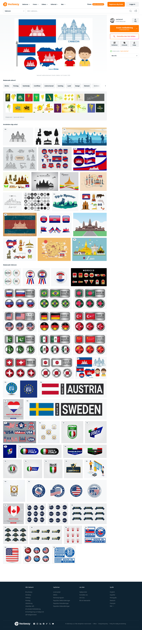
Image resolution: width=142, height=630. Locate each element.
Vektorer (25, 4)
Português (113, 598)
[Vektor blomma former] (37, 201)
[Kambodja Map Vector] (54, 249)
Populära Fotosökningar (61, 603)
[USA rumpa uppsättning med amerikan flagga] (36, 555)
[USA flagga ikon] (12, 555)
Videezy (27, 598)
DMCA (55, 595)
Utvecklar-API (29, 606)
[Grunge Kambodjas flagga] (20, 224)
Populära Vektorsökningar (61, 600)
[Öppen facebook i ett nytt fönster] (34, 624)
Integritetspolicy (103, 624)
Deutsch (112, 600)
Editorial (53, 4)
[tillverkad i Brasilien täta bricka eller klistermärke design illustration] (55, 298)
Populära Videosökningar (61, 606)
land (69, 86)
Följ (135, 21)
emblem (96, 86)
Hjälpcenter (83, 592)
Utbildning (28, 603)
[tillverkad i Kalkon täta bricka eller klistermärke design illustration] (90, 321)
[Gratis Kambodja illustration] (44, 181)
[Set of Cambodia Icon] (16, 181)
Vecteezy (28, 595)
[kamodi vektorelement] (91, 368)
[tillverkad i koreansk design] (49, 432)
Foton (35, 4)
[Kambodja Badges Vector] (55, 159)
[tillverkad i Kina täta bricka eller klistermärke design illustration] (90, 344)
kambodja (26, 86)
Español (112, 595)
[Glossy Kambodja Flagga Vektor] (55, 224)
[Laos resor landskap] (89, 249)
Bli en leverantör (84, 600)
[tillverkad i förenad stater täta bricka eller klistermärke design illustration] (20, 321)
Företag (27, 600)
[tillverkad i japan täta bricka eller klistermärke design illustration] (56, 368)
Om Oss (82, 598)
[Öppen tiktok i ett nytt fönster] (47, 624)
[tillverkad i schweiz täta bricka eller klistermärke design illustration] (20, 368)
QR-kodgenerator (31, 615)
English (112, 592)
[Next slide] (104, 86)
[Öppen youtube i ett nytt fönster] (53, 624)
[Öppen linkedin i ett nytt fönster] (40, 624)
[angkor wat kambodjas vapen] (18, 137)
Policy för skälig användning (118, 624)
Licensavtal (56, 592)
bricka (7, 86)
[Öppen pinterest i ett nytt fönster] (43, 624)
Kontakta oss (83, 595)
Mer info (114, 56)
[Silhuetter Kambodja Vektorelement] (48, 137)
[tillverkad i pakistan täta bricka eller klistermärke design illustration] (20, 344)
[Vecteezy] (11, 4)
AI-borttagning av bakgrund (34, 612)
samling (60, 86)
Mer (62, 4)
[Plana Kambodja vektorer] (93, 201)
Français (112, 603)
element (87, 86)
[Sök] (130, 11)
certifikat (37, 86)
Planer (89, 4)
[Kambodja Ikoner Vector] (20, 159)
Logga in (132, 4)
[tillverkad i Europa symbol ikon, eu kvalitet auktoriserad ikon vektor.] (20, 389)
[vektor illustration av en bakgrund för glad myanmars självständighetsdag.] (69, 181)
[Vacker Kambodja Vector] (93, 181)
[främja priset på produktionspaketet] (95, 468)
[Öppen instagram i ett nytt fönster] (37, 624)
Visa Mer (100, 108)
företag (15, 86)
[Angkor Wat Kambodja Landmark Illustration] (90, 224)
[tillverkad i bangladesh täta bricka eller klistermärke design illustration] (90, 298)
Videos (44, 4)
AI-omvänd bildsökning (33, 609)
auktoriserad (49, 86)
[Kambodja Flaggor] (90, 159)
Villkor (95, 624)
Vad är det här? (124, 51)
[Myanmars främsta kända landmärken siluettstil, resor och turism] (65, 201)
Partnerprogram (58, 598)
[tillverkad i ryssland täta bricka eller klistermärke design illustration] (20, 298)
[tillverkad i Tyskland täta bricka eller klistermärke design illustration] (55, 321)
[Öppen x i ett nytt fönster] (50, 624)
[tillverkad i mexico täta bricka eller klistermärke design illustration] (55, 344)
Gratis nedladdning (124, 29)
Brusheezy (28, 592)
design (77, 86)
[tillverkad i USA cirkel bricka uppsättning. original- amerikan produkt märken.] (67, 491)
